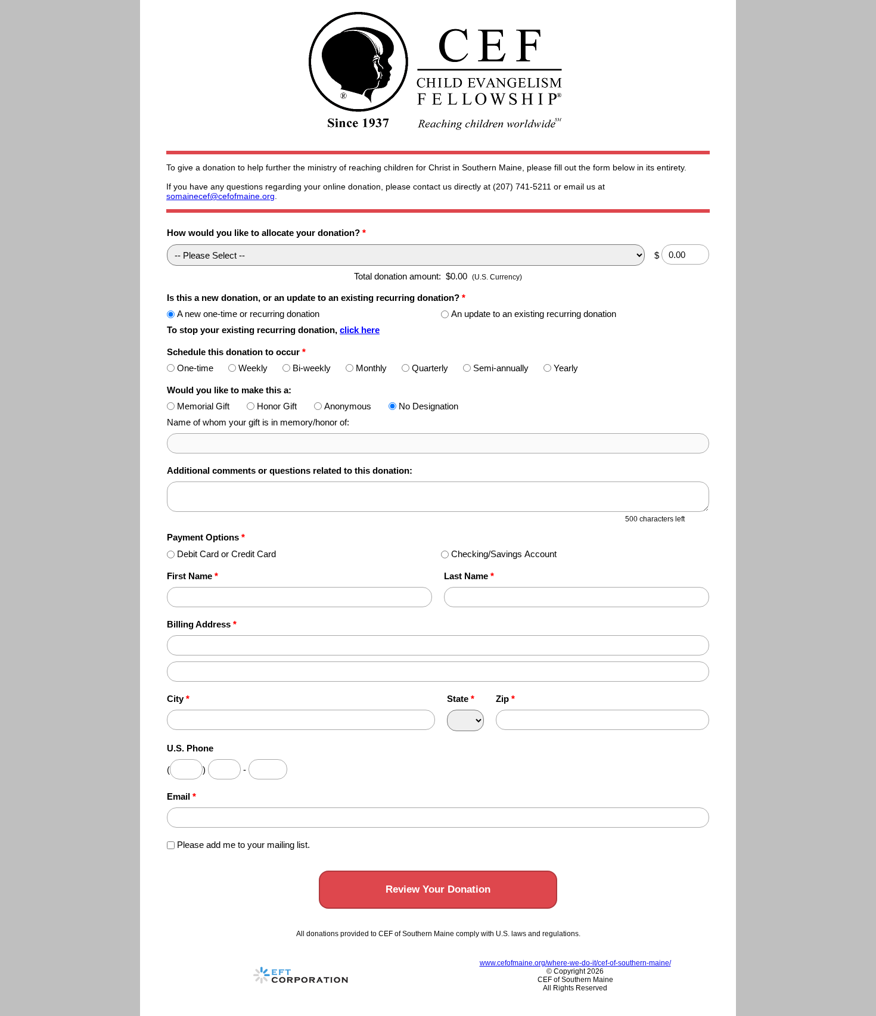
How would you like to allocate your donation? (266, 233)
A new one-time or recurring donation (248, 314)
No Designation (428, 406)
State (460, 699)
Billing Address (202, 624)
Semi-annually (501, 368)
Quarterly (430, 368)
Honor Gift (277, 406)
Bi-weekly (312, 368)
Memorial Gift (203, 406)
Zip (505, 699)
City (178, 699)
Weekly (253, 368)
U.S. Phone (190, 748)
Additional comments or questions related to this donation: (289, 470)
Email (181, 796)
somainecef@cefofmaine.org (220, 196)
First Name (192, 576)
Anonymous (347, 406)
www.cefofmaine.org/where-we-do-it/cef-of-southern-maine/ (575, 963)
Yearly (566, 368)
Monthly (371, 368)
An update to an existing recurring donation (533, 314)
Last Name (469, 576)
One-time (195, 368)
